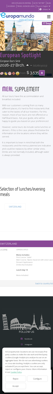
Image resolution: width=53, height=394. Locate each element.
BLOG (49, 3)
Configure (37, 378)
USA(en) (45, 9)
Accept (15, 386)
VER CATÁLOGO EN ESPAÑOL (21, 3)
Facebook (28, 339)
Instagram (28, 344)
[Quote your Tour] (42, 73)
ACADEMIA (11, 6)
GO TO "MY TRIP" (39, 3)
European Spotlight (20, 55)
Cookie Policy (16, 372)
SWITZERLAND (15, 206)
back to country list (44, 283)
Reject (15, 378)
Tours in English (42, 6)
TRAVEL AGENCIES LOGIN (26, 6)
